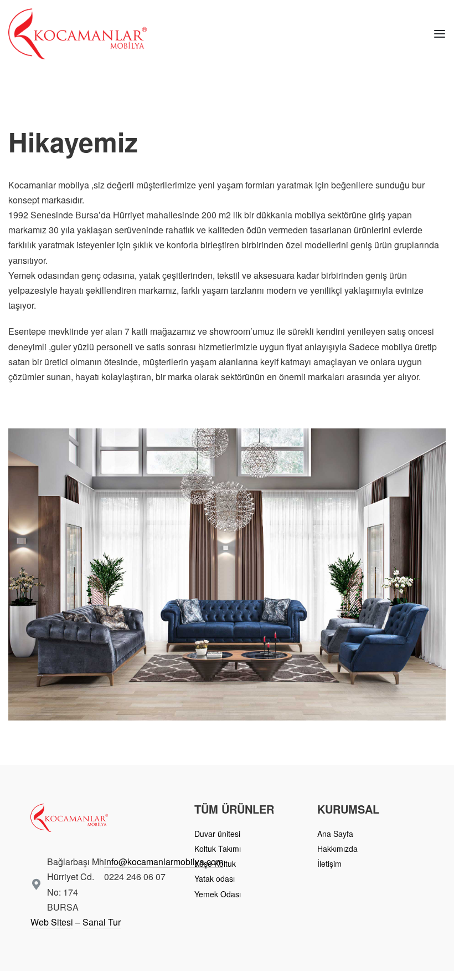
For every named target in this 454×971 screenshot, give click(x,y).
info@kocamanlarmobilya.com (163, 861)
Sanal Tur (101, 922)
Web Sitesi (51, 922)
